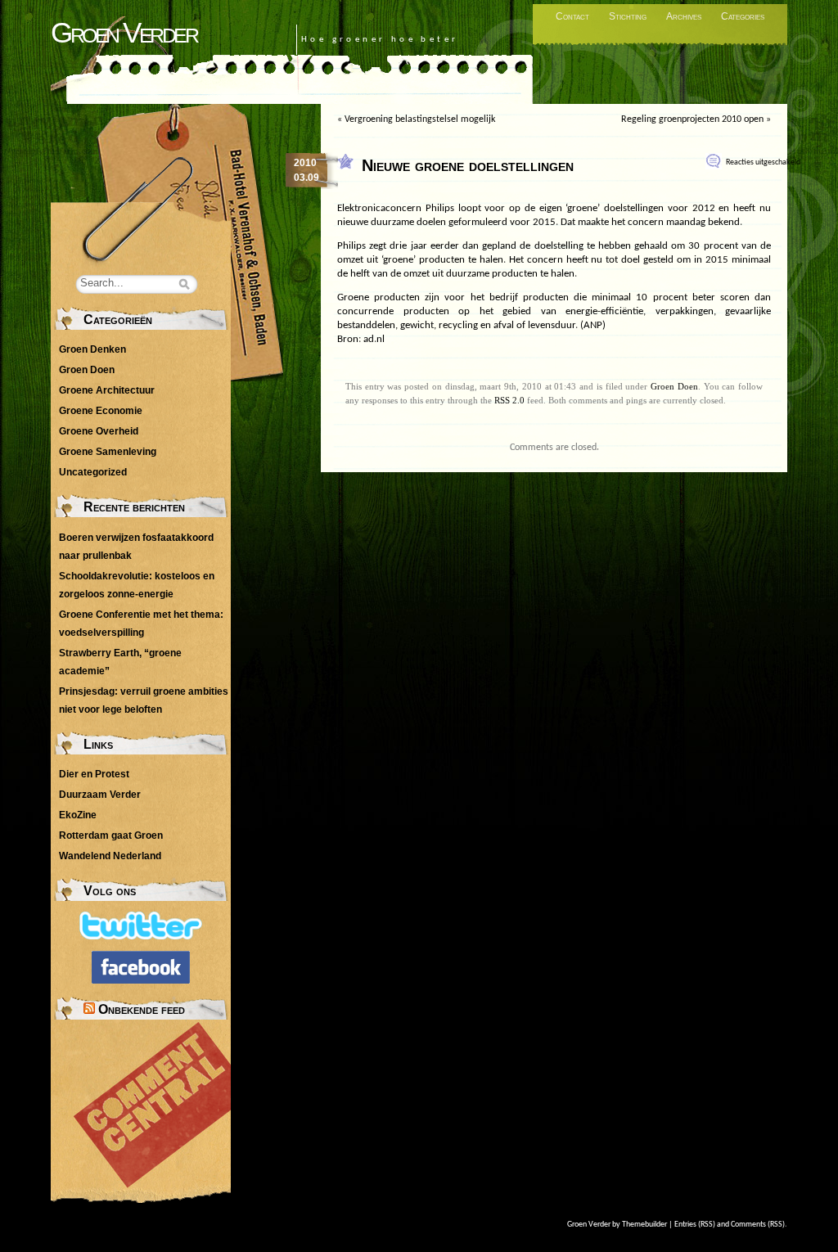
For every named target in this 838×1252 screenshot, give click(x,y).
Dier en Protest (94, 774)
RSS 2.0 (509, 400)
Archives (683, 16)
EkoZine (78, 815)
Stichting (628, 16)
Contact (572, 16)
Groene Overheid (98, 431)
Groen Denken (92, 349)
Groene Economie (100, 411)
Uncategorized (93, 472)
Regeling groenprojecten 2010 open (692, 119)
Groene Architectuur (107, 390)
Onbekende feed (141, 1009)
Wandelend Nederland (110, 856)
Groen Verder (123, 32)
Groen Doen (674, 386)
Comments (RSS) (758, 1224)
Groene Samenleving (107, 451)
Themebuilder (644, 1224)
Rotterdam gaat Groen (111, 835)
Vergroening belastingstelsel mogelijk (420, 119)
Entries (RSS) (694, 1224)
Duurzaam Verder (100, 794)
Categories (742, 16)
